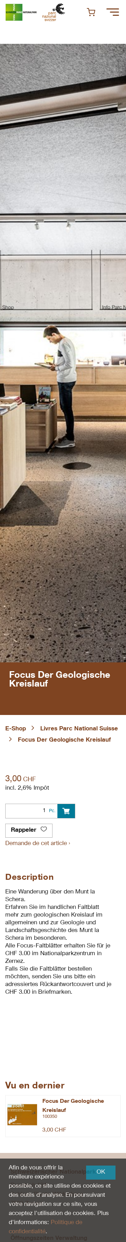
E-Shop (15, 729)
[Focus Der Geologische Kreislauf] (22, 1114)
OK (101, 1172)
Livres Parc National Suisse (79, 729)
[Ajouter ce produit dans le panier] (66, 811)
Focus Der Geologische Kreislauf (64, 740)
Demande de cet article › (37, 844)
